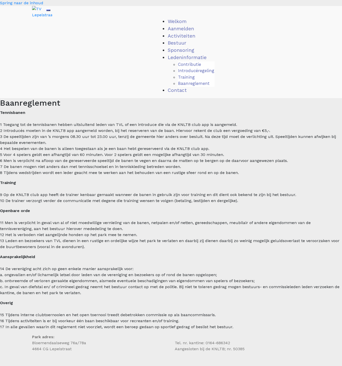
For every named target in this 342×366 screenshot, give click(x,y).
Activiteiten (181, 36)
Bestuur (177, 43)
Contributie (189, 64)
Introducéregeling (196, 70)
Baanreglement (194, 83)
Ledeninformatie (187, 57)
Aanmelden (181, 29)
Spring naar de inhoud (21, 3)
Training (186, 77)
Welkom (177, 21)
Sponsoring (181, 50)
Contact (177, 90)
